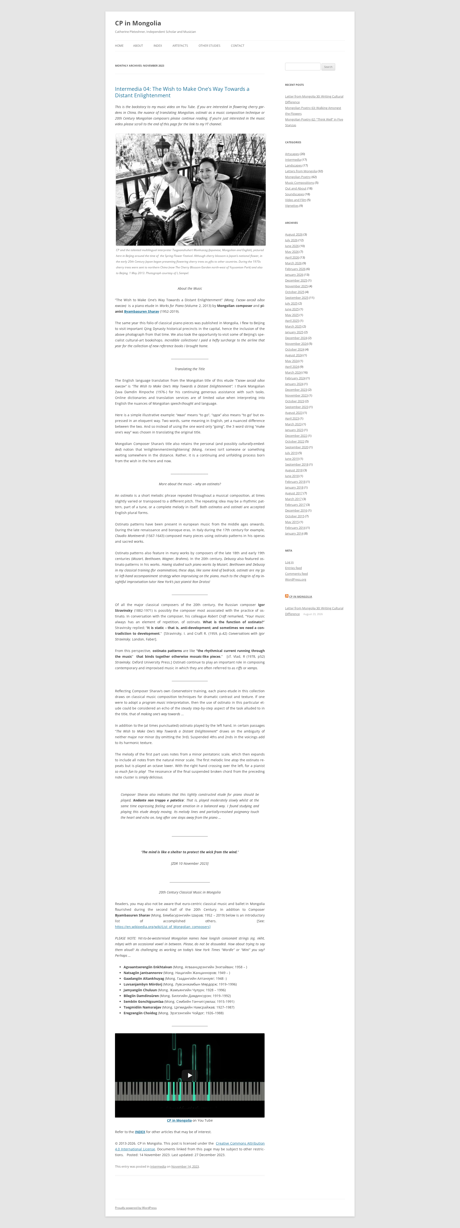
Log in (289, 562)
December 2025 (296, 280)
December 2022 (296, 435)
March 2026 (293, 263)
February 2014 (295, 527)
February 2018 (295, 481)
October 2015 (294, 516)
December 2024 (296, 338)
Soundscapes (294, 194)
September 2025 (296, 297)
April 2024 (292, 366)
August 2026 (294, 234)
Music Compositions (299, 182)
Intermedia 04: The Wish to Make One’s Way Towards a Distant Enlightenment (182, 91)
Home (119, 46)
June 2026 (292, 246)
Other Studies (209, 46)
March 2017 (293, 499)
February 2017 (295, 504)
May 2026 (292, 251)
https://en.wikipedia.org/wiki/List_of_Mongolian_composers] (163, 926)
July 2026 (291, 240)
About (138, 46)
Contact (237, 46)
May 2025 (292, 315)
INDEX (140, 1132)
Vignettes (292, 205)
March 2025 (293, 326)
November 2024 (296, 343)
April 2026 (292, 257)
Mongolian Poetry (298, 177)
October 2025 (294, 292)
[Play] (190, 1075)
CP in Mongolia (138, 23)
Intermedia (158, 1166)
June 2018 (292, 476)
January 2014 (294, 533)
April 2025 (292, 320)
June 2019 (292, 458)
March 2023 (293, 424)
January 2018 (294, 487)
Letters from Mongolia (301, 171)
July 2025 (291, 303)
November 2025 (296, 286)
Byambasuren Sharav (141, 311)
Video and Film (295, 200)
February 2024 (295, 378)
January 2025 (294, 332)
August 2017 (294, 493)
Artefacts (180, 46)
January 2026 (294, 274)
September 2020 (296, 447)
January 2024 (294, 384)
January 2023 (294, 430)
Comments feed (296, 573)
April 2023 (292, 418)
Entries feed (293, 568)
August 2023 (294, 412)
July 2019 (291, 453)
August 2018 (294, 470)
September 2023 (296, 407)
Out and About (295, 188)
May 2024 (292, 361)
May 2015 (292, 522)
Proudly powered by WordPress (136, 1208)
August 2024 (294, 355)
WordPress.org (295, 579)
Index (158, 46)
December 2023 (296, 389)
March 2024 (293, 372)
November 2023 (296, 395)
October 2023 (294, 401)
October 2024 (294, 349)
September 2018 (296, 464)
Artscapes (292, 154)
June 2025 (292, 309)
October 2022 (294, 441)
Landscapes (293, 165)
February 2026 (295, 269)
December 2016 (296, 510)
